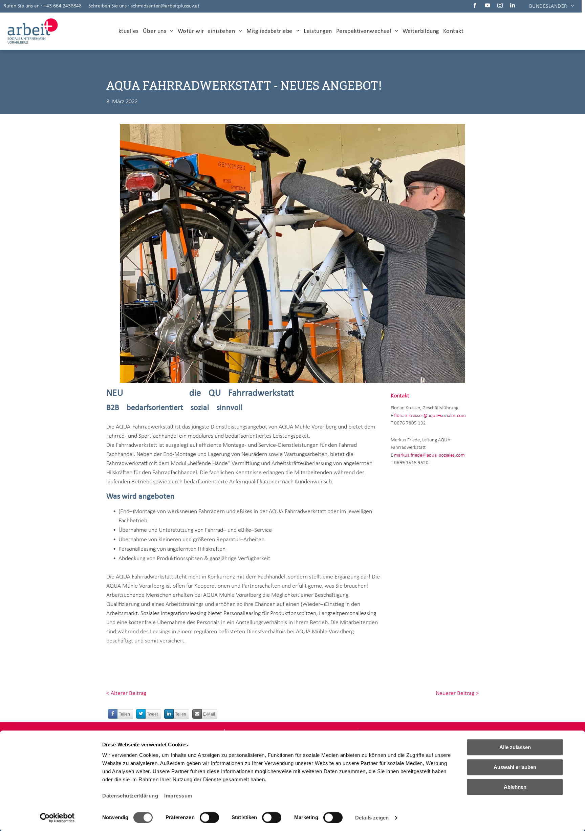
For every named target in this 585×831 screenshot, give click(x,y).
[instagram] (500, 6)
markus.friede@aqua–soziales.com (429, 455)
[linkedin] (512, 6)
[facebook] (475, 6)
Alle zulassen (515, 747)
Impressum (178, 796)
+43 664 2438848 (63, 6)
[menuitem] (551, 6)
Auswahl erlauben (515, 767)
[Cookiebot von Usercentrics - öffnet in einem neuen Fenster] (57, 818)
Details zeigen (372, 818)
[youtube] (487, 6)
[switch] (209, 817)
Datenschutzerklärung (130, 796)
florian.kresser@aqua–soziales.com (430, 415)
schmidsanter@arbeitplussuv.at (165, 6)
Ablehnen (515, 787)
